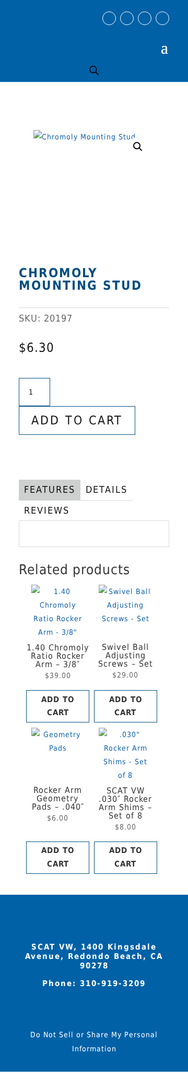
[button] (137, 146)
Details (106, 489)
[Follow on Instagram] (127, 18)
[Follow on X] (162, 18)
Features (49, 489)
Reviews (46, 510)
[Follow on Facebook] (109, 18)
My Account (133, 39)
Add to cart (77, 420)
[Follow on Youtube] (144, 18)
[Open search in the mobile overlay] (94, 70)
